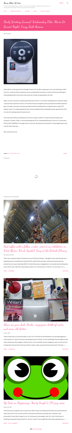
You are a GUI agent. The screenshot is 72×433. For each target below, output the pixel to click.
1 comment (11, 271)
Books (35, 11)
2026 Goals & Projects (16, 11)
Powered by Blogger (37, 429)
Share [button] (65, 153)
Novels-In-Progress (45, 11)
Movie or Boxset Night (14, 153)
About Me (27, 11)
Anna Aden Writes (12, 2)
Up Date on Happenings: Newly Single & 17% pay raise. (34, 403)
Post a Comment (12, 423)
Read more (65, 271)
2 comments (11, 349)
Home (5, 11)
